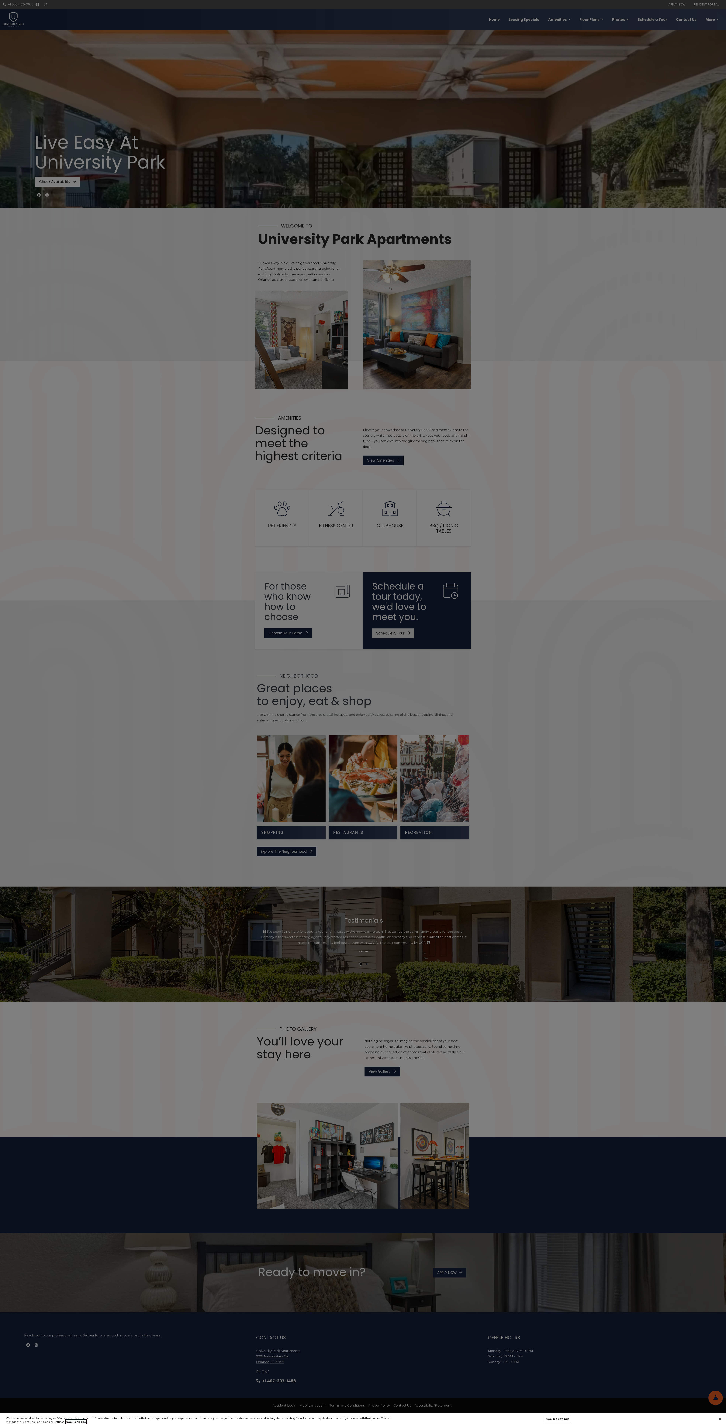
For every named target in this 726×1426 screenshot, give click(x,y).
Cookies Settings (557, 1418)
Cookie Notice (76, 1421)
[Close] (720, 1419)
